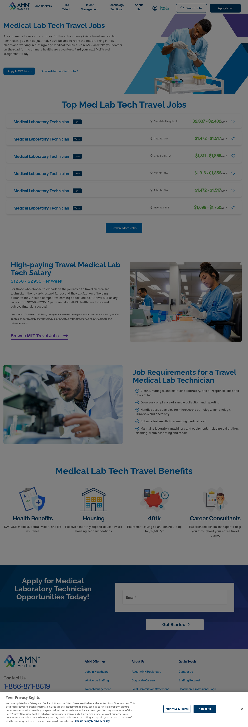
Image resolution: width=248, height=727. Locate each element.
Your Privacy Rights (176, 708)
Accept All (205, 708)
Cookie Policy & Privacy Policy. (92, 720)
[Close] (242, 709)
